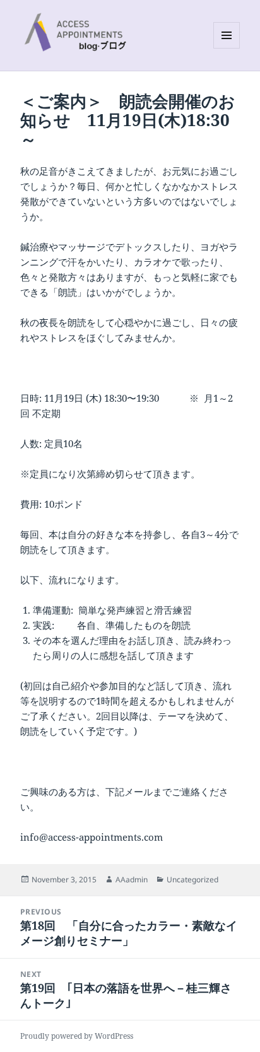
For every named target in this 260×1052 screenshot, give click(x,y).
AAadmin (131, 879)
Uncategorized (192, 879)
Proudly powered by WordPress (76, 1036)
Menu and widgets (227, 48)
